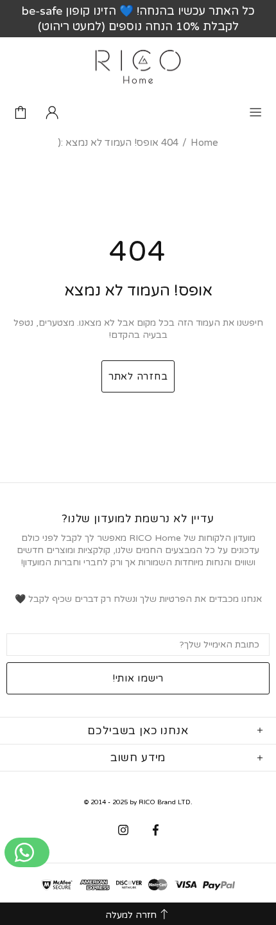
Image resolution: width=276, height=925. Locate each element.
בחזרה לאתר (138, 376)
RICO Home (138, 66)
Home (204, 142)
